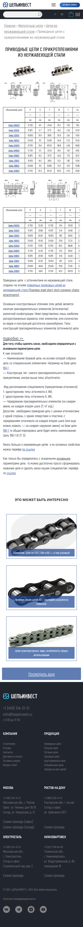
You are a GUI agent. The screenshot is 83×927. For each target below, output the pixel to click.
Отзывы (7, 748)
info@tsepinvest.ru (17, 714)
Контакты (8, 752)
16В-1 (6, 430)
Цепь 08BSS (14, 150)
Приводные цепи (52, 743)
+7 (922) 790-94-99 (53, 847)
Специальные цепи (53, 765)
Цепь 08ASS (14, 125)
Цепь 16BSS (14, 165)
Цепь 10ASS (14, 130)
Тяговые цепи (51, 752)
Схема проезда (54, 827)
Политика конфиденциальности (19, 898)
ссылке (11, 473)
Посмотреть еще (41, 673)
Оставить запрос (11, 760)
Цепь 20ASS (14, 145)
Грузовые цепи (51, 756)
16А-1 (5, 368)
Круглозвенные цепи (54, 760)
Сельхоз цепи (51, 748)
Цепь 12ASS (14, 135)
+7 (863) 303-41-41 (53, 798)
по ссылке (28, 449)
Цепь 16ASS (14, 140)
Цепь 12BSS (14, 160)
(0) (78, 14)
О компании (9, 743)
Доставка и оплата (12, 756)
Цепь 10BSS (14, 155)
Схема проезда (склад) (18, 827)
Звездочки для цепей (55, 769)
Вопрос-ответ (10, 765)
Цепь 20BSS (14, 170)
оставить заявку (70, 4)
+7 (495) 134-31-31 (16, 707)
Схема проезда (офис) (18, 821)
